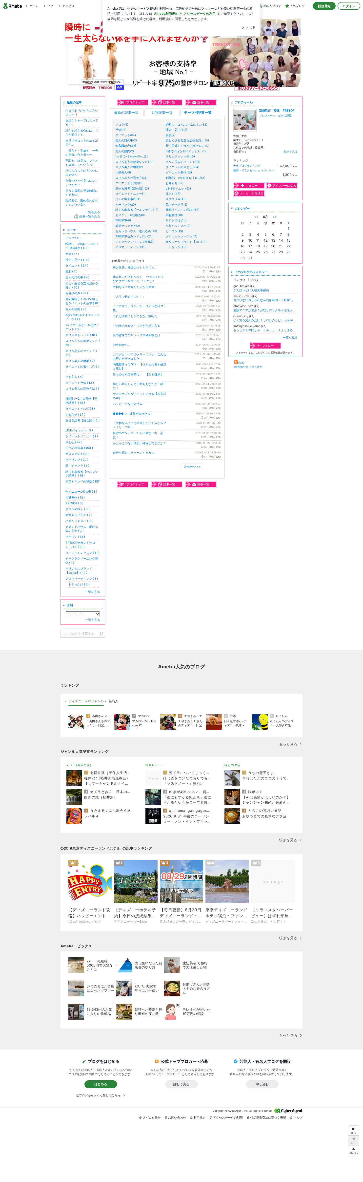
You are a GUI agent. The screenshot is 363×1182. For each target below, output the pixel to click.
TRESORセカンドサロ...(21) (133, 236)
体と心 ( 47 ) (73, 442)
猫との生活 (232, 765)
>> (275, 216)
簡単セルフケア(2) (127, 226)
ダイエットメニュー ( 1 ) (81, 436)
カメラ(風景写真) (78, 765)
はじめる (100, 1084)
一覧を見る (290, 337)
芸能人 (113, 701)
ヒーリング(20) (125, 204)
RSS (241, 363)
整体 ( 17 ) (72, 254)
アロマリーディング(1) (130, 247)
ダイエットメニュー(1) (130, 193)
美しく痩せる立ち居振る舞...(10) (187, 140)
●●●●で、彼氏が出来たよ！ (133, 413)
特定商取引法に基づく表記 (268, 1117)
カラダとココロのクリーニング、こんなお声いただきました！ (139, 356)
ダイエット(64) (125, 135)
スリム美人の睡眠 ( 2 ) (80, 361)
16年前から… (121, 345)
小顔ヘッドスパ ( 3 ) (78, 521)
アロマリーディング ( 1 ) (81, 579)
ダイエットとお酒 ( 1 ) (80, 408)
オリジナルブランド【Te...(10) (186, 242)
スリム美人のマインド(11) (183, 162)
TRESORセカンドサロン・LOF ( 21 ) (80, 545)
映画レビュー (155, 765)
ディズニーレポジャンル (86, 701)
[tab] (86, 701)
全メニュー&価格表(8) (130, 215)
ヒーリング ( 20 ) (76, 460)
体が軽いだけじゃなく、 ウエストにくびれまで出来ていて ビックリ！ (138, 279)
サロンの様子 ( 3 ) (77, 509)
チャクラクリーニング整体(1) (134, 242)
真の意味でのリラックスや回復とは (136, 335)
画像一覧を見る (89, 216)
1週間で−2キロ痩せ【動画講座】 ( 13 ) (81, 401)
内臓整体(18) (174, 215)
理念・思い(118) (176, 130)
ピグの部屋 (285, 115)
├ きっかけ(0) (176, 247)
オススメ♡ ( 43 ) (76, 454)
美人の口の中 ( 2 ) (77, 277)
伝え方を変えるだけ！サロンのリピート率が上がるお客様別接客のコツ (265, 320)
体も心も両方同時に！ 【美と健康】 (138, 374)
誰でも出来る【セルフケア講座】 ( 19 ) (81, 474)
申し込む (262, 1084)
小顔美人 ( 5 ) (74, 377)
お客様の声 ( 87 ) (76, 293)
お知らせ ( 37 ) (75, 414)
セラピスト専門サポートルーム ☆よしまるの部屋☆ (265, 330)
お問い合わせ (177, 1117)
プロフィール (267, 115)
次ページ (192, 466)
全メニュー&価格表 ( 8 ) (81, 491)
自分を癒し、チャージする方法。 (135, 452)
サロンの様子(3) (176, 220)
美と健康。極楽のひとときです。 (135, 267)
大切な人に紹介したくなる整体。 (135, 287)
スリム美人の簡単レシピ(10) (134, 162)
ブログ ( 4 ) (73, 238)
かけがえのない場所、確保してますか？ (139, 443)
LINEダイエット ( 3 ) (79, 430)
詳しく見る (181, 1084)
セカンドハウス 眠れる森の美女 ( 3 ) (81, 529)
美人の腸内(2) (124, 151)
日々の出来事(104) (128, 199)
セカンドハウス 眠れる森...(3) (136, 231)
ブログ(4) (121, 124)
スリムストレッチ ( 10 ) (81, 335)
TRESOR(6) (123, 220)
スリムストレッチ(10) (180, 156)
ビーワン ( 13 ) (75, 537)
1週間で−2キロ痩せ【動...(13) (185, 178)
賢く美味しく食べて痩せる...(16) (187, 146)
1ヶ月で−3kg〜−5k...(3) (131, 156)
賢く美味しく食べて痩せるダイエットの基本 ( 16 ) (82, 301)
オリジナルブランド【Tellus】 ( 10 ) (78, 571)
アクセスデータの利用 (228, 1117)
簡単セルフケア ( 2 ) (78, 515)
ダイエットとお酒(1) (128, 183)
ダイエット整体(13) (179, 172)
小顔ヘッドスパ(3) (178, 226)
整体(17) (120, 130)
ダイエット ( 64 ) (76, 265)
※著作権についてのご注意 (247, 366)
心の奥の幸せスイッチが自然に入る (136, 326)
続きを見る (291, 151)
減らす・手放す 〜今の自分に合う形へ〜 (81, 152)
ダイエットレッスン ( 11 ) (82, 553)
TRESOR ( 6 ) (74, 503)
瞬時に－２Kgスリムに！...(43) (186, 124)
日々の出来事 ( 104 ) (79, 448)
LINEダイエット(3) (178, 188)
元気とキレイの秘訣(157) (182, 210)
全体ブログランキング (247, 165)
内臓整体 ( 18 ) (75, 497)
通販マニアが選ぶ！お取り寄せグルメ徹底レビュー (265, 310)
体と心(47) (173, 193)
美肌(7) (170, 135)
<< (256, 216)
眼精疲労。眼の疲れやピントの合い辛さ (81, 203)
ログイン (349, 6)
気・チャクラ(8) (176, 204)
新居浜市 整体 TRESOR (277, 110)
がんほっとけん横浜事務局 (251, 290)
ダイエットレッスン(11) (181, 236)
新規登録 (324, 6)
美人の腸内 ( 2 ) (75, 309)
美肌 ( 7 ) (71, 271)
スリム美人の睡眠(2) (129, 167)
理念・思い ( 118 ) (77, 260)
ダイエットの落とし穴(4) (182, 167)
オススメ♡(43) (176, 199)
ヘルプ (298, 1117)
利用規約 (199, 1117)
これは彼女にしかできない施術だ (135, 316)
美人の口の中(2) (126, 140)
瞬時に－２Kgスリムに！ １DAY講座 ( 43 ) (83, 246)
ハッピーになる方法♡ (127, 404)
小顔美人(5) (123, 172)
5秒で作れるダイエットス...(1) (186, 151)
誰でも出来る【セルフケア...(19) (136, 210)
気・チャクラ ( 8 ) (77, 465)
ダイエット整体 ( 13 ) (79, 383)
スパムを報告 (152, 1117)
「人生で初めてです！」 (129, 296)
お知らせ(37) (174, 183)
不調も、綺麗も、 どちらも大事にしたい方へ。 (82, 163)
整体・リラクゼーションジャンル (253, 170)
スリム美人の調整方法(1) (131, 178)
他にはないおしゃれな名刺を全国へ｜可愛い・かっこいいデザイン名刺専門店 (265, 300)
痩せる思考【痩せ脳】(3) (132, 188)
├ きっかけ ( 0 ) (77, 584)
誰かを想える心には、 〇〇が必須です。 (82, 132)
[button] (353, 1150)
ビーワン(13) (174, 231)
